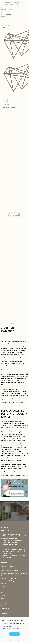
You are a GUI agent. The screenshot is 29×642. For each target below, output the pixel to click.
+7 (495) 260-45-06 (6, 14)
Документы (4, 586)
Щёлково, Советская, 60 (11, 4)
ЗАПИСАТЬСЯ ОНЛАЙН (9, 107)
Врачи (6, 97)
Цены (5, 103)
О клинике (4, 613)
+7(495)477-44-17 (12, 544)
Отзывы (6, 101)
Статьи (3, 606)
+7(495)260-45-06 (12, 538)
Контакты (7, 104)
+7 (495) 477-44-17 (6, 19)
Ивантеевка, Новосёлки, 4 (12, 2)
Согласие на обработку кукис (9, 581)
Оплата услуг (4, 611)
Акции (6, 99)
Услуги (6, 96)
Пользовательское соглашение (9, 570)
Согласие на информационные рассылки (12, 576)
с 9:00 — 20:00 (5, 25)
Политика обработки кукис (8, 578)
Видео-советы (5, 608)
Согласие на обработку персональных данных (14, 573)
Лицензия (4, 583)
